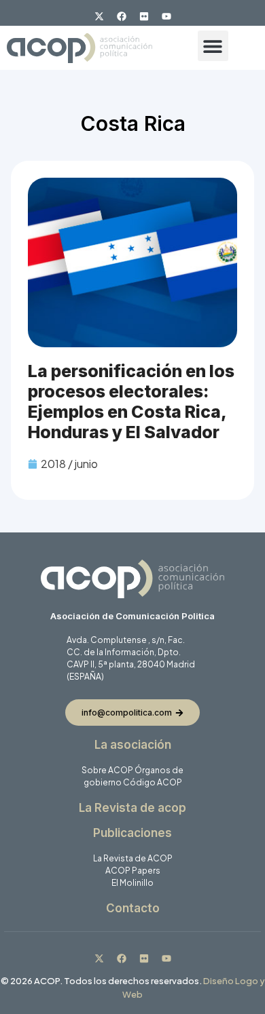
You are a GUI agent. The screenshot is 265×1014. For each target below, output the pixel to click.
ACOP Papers (132, 870)
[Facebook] (121, 16)
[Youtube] (166, 16)
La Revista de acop (132, 808)
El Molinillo (132, 883)
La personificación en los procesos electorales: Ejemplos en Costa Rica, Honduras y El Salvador (131, 401)
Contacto (133, 908)
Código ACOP (152, 782)
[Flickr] (144, 16)
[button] (213, 46)
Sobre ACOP (107, 770)
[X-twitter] (99, 16)
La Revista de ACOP (133, 858)
